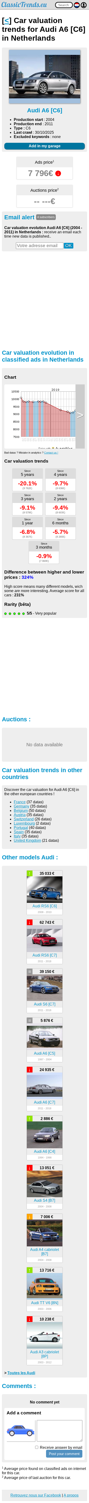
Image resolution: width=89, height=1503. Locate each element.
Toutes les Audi (21, 1373)
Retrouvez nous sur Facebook (35, 1495)
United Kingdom (27, 840)
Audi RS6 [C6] (45, 906)
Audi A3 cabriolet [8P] (44, 1354)
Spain (19, 832)
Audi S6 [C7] (44, 1004)
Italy (17, 836)
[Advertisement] (44, 299)
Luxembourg (24, 823)
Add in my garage (45, 146)
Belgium (21, 811)
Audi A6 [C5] (44, 1053)
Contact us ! (51, 452)
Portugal (21, 828)
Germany (21, 806)
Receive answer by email (60, 1448)
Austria (20, 815)
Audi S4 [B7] (44, 1200)
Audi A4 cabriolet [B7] (44, 1252)
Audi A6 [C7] (44, 1102)
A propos (71, 1495)
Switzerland (24, 819)
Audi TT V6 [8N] (44, 1303)
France (20, 802)
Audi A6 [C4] (44, 1151)
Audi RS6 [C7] (45, 955)
